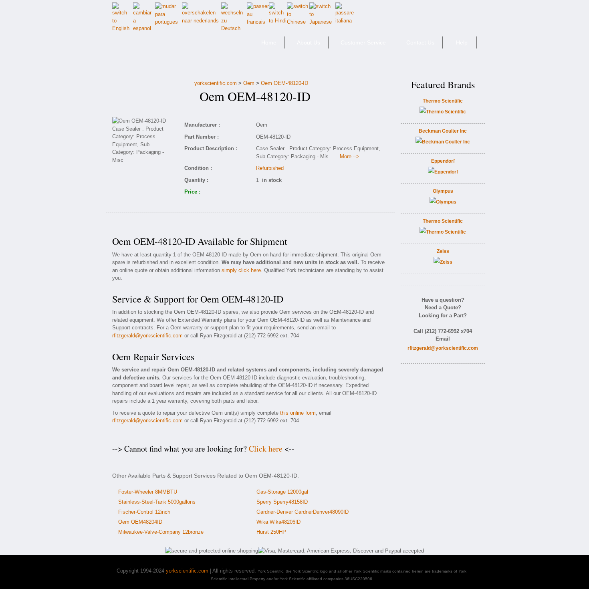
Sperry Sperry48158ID (282, 502)
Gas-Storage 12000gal (282, 492)
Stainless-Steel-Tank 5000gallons (157, 502)
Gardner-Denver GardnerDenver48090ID (302, 512)
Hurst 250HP (271, 532)
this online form (298, 413)
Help (462, 42)
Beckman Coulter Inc (443, 131)
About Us (308, 42)
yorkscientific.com (215, 83)
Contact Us (420, 42)
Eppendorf (443, 161)
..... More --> (344, 156)
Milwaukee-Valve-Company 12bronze (161, 532)
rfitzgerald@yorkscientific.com (147, 336)
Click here (265, 448)
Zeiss (443, 251)
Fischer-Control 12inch (144, 512)
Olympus (443, 191)
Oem (248, 83)
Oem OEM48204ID (140, 522)
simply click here (241, 270)
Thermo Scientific (443, 101)
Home (268, 42)
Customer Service (363, 42)
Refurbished (270, 168)
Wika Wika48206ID (278, 522)
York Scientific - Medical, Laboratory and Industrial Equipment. (169, 45)
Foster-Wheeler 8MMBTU (147, 492)
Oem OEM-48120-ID (284, 83)
